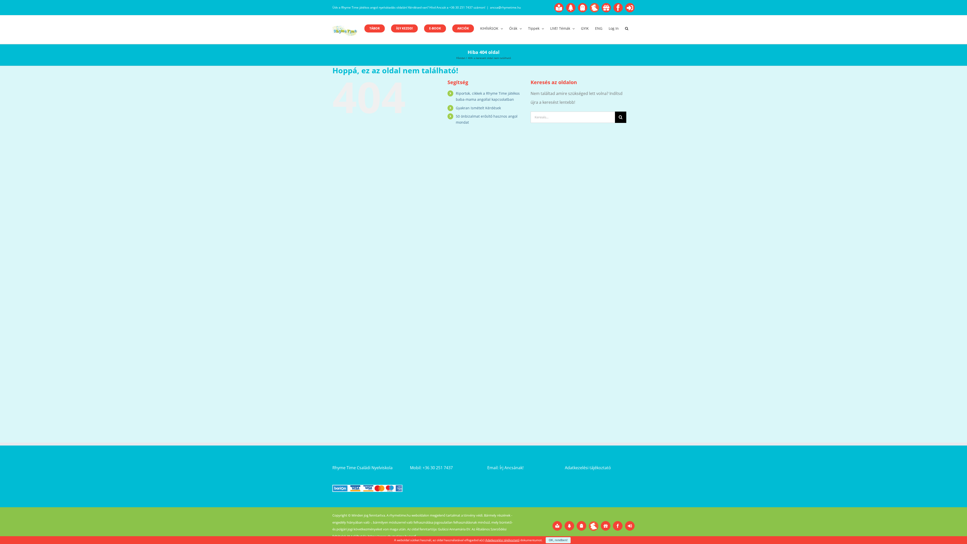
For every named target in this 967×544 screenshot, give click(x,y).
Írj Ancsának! (512, 467)
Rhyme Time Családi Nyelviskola (362, 467)
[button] (626, 28)
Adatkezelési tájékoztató (588, 467)
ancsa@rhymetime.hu (505, 7)
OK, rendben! (558, 540)
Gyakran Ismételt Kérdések (478, 108)
